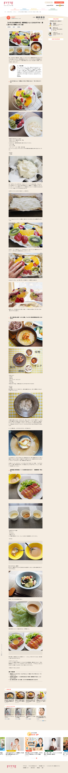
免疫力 (14, 27)
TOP (5, 11)
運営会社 (38, 767)
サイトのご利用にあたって (33, 765)
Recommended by (40, 720)
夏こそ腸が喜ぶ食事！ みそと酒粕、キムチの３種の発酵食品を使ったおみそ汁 (24, 679)
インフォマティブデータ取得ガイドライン (53, 765)
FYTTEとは (25, 765)
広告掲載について (26, 767)
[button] (31, 758)
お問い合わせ (33, 767)
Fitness (24, 8)
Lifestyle (53, 8)
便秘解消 (9, 27)
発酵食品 (19, 27)
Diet (15, 8)
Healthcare (34, 8)
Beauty (43, 8)
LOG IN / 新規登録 (59, 2)
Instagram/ (19, 76)
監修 (42, 767)
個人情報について (42, 765)
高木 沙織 (21, 65)
